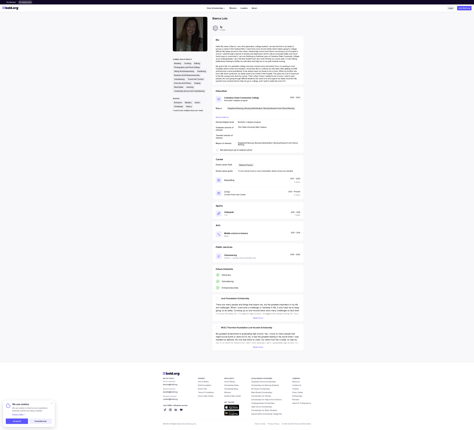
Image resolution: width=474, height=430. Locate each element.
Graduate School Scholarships (263, 382)
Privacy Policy (273, 424)
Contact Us (296, 385)
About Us (296, 382)
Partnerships (297, 396)
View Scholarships (215, 8)
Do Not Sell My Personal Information (296, 424)
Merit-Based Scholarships (261, 392)
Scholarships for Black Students (264, 410)
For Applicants (25, 2)
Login (450, 8)
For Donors (11, 2)
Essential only (41, 421)
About (254, 8)
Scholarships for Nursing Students (265, 385)
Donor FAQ (202, 389)
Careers (295, 389)
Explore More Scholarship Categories (266, 414)
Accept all (17, 421)
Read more (258, 318)
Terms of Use (259, 424)
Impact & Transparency (301, 403)
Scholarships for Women (261, 396)
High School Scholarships (261, 407)
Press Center (297, 392)
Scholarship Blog (231, 389)
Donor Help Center (205, 396)
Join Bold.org (464, 8)
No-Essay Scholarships (260, 389)
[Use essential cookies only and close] (52, 403)
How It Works (203, 382)
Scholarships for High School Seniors (266, 399)
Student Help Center (232, 396)
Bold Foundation (204, 385)
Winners (233, 8)
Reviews (295, 399)
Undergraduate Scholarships (263, 403)
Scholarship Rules (231, 385)
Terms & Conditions (206, 392)
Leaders (244, 8)
